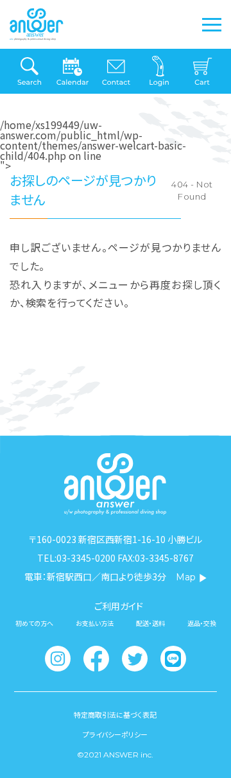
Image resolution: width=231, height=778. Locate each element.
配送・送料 (150, 623)
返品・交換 (201, 623)
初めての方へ (34, 623)
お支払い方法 (95, 623)
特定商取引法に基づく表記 (115, 714)
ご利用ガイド (118, 606)
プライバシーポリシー (115, 734)
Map (186, 577)
